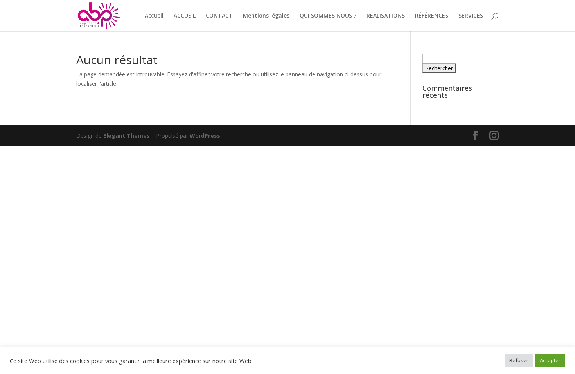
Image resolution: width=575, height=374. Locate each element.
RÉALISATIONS (386, 16)
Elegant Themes (126, 135)
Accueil (154, 16)
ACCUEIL (185, 16)
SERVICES (470, 16)
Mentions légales (266, 16)
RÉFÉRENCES (431, 16)
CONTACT (219, 16)
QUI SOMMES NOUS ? (328, 16)
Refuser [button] (518, 360)
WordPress (205, 135)
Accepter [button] (550, 360)
